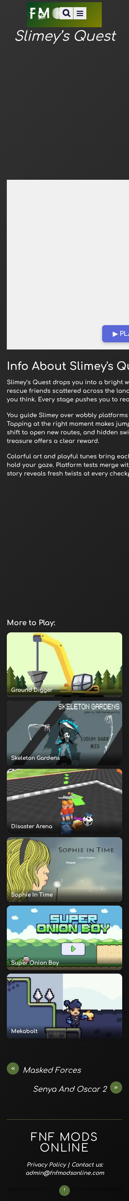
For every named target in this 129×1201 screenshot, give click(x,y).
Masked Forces (46, 1070)
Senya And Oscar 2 (75, 1089)
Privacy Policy (46, 1165)
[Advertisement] (64, 112)
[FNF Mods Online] (46, 15)
